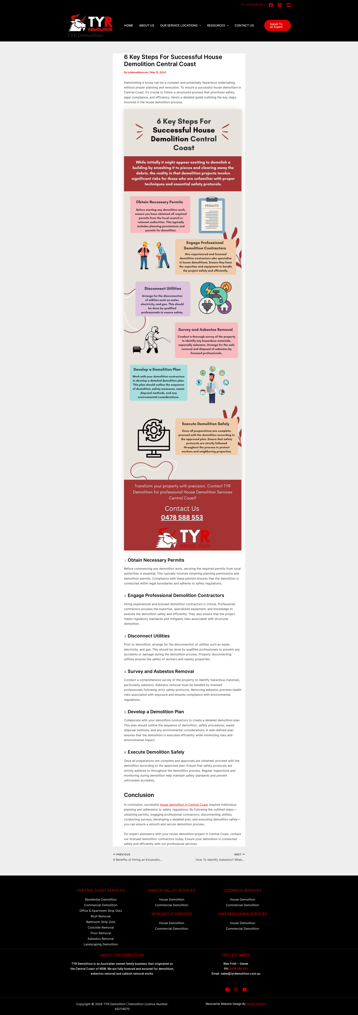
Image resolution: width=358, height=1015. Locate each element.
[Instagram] (280, 5)
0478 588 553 (255, 4)
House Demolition (171, 899)
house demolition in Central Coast (184, 804)
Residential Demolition (101, 899)
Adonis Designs (256, 1004)
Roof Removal (101, 916)
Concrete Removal (101, 927)
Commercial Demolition (100, 905)
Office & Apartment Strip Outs (100, 910)
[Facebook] (271, 5)
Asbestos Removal (101, 938)
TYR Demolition (85, 35)
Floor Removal (101, 933)
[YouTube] (289, 5)
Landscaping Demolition (101, 944)
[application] (199, 25)
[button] (277, 25)
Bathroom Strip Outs (100, 922)
